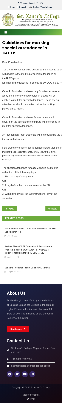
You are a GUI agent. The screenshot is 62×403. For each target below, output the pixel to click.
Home (12, 7)
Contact (22, 7)
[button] (18, 329)
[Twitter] (17, 374)
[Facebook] (10, 374)
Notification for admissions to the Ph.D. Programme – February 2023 (54, 209)
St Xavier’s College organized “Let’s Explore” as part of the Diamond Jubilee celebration (11, 209)
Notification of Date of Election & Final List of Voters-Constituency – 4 (30, 230)
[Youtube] (25, 374)
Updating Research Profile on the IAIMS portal (27, 268)
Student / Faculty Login (42, 7)
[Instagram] (32, 374)
